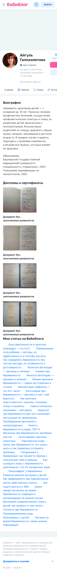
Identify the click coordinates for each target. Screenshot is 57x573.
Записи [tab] (25, 89)
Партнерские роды (33, 440)
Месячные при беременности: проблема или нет (27, 434)
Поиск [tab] (40, 89)
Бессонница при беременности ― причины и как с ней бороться (26, 394)
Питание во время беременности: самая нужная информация (26, 521)
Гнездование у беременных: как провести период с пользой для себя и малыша (25, 456)
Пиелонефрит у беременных (25, 471)
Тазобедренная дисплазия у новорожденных (20, 423)
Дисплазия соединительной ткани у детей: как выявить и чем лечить (25, 503)
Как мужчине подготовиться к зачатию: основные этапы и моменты (25, 402)
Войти (48, 4)
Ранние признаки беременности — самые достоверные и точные (28, 383)
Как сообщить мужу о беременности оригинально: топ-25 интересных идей (26, 463)
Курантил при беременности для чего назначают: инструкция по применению (27, 414)
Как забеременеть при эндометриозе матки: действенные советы (25, 480)
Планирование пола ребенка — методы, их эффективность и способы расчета (28, 352)
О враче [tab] (9, 89)
